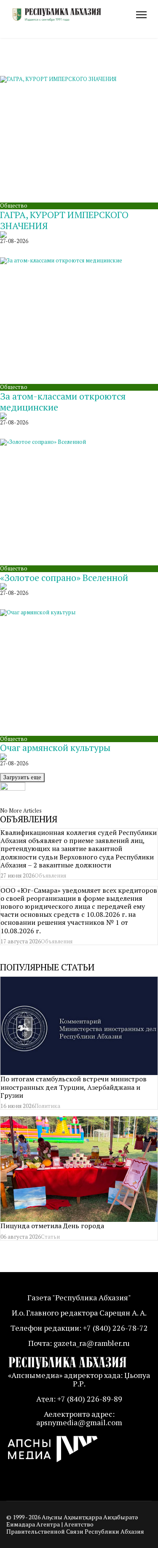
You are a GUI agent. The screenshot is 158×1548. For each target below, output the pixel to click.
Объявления (50, 875)
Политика (47, 1106)
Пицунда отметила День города (52, 1225)
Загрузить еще (22, 777)
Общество (13, 205)
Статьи (50, 1236)
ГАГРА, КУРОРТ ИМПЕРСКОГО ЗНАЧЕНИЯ (64, 220)
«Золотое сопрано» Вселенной (64, 577)
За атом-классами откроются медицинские (63, 401)
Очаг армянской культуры (55, 747)
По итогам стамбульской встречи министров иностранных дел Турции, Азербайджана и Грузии (73, 1087)
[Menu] (141, 14)
